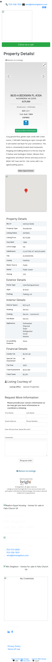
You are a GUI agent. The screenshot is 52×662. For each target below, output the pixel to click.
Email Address (10, 421)
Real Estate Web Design (20, 659)
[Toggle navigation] (47, 25)
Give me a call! (26, 44)
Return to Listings (15, 60)
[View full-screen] (44, 64)
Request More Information (26, 130)
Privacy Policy (14, 646)
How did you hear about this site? (17, 429)
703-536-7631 (15, 4)
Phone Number (32, 421)
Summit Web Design (39, 659)
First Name (9, 413)
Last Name (30, 413)
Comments (9, 437)
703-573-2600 (13, 549)
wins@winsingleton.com (36, 4)
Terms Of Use (14, 649)
